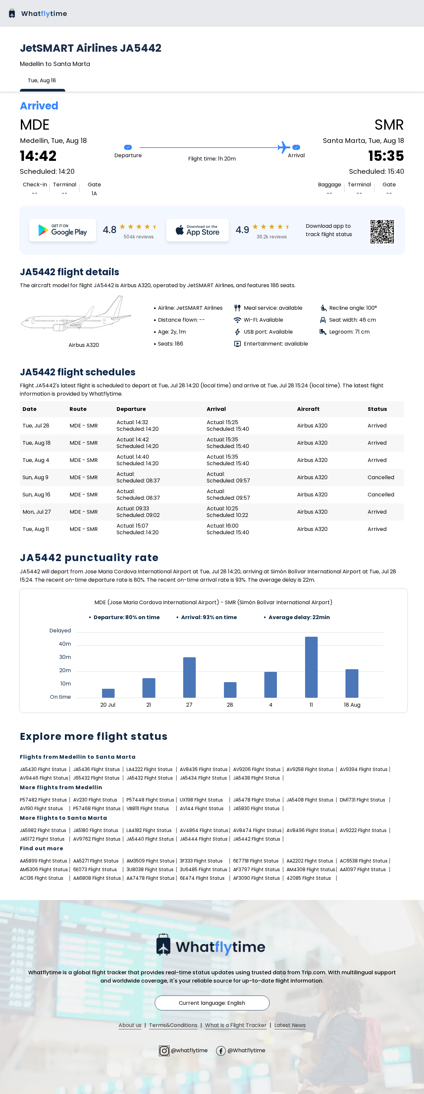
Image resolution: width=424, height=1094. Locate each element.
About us (130, 1025)
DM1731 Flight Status (362, 800)
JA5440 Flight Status (150, 839)
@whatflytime (189, 1050)
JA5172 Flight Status (42, 839)
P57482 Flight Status (43, 800)
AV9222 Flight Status (363, 830)
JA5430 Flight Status (43, 769)
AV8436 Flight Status (204, 769)
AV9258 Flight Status (310, 769)
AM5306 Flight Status (44, 869)
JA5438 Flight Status (256, 778)
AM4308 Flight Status (311, 869)
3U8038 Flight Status (150, 869)
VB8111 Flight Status (148, 808)
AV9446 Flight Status (44, 778)
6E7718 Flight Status (256, 861)
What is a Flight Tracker (236, 1025)
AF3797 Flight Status (256, 869)
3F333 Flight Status (201, 861)
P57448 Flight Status (150, 800)
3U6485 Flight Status (203, 869)
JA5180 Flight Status (95, 830)
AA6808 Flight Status (97, 878)
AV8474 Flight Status (257, 830)
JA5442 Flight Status (256, 839)
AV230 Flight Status (95, 800)
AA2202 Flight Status (310, 861)
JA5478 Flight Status (256, 800)
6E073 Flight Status (95, 869)
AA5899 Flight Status (43, 861)
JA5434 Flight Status (203, 778)
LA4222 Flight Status (150, 769)
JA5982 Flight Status (43, 830)
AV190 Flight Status (41, 808)
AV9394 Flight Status (364, 769)
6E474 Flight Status (202, 878)
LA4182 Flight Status (149, 830)
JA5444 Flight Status (204, 839)
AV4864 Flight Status (204, 830)
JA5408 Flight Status (310, 800)
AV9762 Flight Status (97, 839)
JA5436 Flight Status (96, 769)
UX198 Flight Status (201, 800)
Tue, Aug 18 (42, 80)
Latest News (290, 1025)
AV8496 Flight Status (311, 830)
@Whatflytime (245, 1050)
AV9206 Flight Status (257, 769)
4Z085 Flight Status (309, 878)
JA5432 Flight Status (150, 778)
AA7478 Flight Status (151, 878)
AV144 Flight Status (202, 808)
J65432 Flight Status (96, 778)
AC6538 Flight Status (364, 861)
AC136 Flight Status (41, 878)
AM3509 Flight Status (151, 861)
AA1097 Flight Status (363, 869)
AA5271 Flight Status (96, 861)
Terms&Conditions (173, 1025)
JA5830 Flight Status (256, 808)
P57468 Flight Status (97, 808)
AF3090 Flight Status (256, 878)
